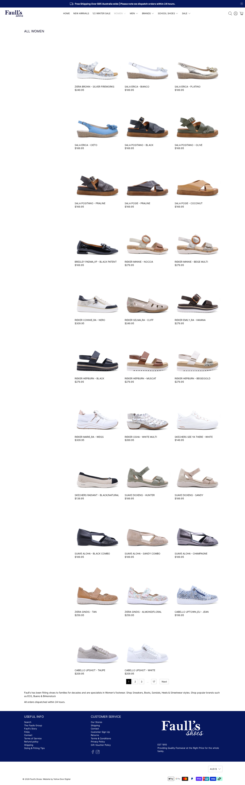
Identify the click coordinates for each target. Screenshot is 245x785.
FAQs (27, 732)
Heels (165, 692)
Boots (147, 692)
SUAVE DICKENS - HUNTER (140, 495)
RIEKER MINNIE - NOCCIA (139, 261)
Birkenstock (49, 696)
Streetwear (176, 692)
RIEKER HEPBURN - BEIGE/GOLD (192, 378)
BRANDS (146, 13)
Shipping (28, 745)
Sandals (156, 692)
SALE (184, 13)
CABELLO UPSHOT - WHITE (140, 670)
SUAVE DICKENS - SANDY (189, 495)
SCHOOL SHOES (166, 13)
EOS (29, 696)
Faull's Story (30, 728)
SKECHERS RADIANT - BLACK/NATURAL (97, 495)
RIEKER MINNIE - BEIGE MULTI (191, 261)
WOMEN (118, 13)
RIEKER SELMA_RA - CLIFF (139, 320)
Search (27, 722)
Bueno (36, 696)
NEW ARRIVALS (81, 13)
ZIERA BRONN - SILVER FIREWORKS (94, 86)
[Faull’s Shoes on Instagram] (98, 753)
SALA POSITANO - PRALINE (90, 203)
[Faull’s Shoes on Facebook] (93, 753)
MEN (132, 13)
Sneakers (138, 692)
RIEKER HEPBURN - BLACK (89, 378)
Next (164, 681)
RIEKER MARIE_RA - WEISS (89, 436)
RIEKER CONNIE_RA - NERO (90, 320)
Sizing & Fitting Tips (34, 748)
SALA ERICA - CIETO (86, 145)
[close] (241, 3)
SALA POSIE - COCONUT (188, 203)
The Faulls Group (33, 725)
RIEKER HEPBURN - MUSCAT (140, 378)
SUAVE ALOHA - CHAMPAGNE (191, 553)
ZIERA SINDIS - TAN (86, 611)
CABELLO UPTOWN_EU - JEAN (192, 611)
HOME (66, 13)
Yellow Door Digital (61, 779)
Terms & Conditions (101, 738)
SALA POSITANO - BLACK (139, 145)
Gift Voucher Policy (101, 745)
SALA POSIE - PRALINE (137, 203)
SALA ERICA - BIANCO (137, 86)
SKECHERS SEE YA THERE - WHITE (194, 436)
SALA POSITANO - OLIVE (188, 145)
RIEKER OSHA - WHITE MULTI (141, 436)
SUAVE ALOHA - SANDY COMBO (142, 553)
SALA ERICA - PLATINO (187, 86)
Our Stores (96, 722)
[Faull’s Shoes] (14, 13)
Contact (28, 735)
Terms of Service (33, 738)
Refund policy (31, 741)
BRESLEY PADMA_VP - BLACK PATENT (96, 261)
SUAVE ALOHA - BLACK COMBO (92, 553)
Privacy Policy (98, 741)
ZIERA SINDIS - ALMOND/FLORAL (143, 611)
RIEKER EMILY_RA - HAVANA (190, 320)
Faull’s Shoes (36, 779)
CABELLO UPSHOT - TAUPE (90, 670)
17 (154, 681)
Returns (95, 735)
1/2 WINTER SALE (101, 13)
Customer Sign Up (100, 732)
